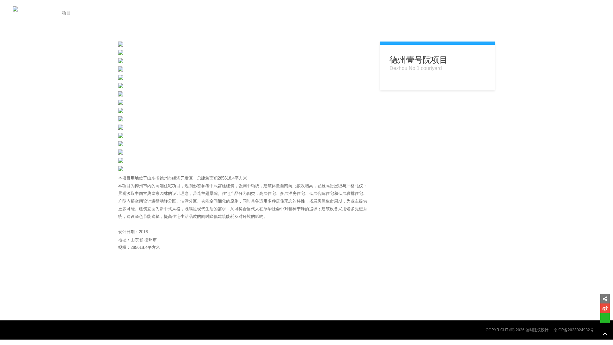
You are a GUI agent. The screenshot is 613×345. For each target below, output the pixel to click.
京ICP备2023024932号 (574, 330)
